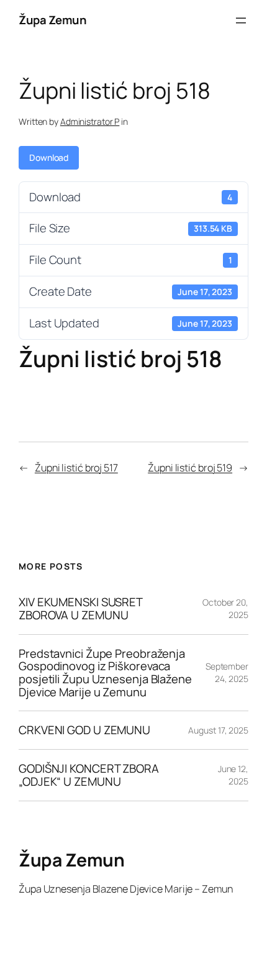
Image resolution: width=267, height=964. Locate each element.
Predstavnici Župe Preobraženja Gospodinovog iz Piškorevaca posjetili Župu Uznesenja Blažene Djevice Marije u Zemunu (105, 673)
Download (48, 157)
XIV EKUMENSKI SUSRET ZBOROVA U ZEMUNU (80, 608)
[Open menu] (240, 20)
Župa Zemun (52, 20)
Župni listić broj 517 (76, 468)
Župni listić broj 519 (190, 468)
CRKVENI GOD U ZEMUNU (84, 730)
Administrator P (90, 121)
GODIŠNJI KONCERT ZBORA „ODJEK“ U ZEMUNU (89, 775)
